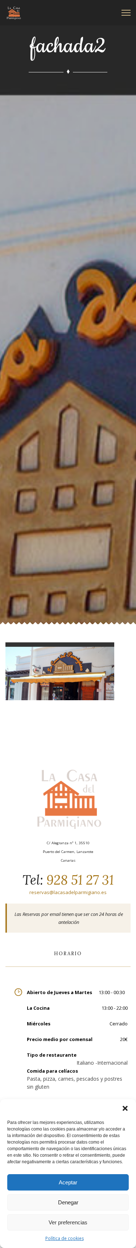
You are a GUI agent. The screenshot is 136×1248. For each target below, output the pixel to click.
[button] (125, 1108)
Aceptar (68, 1182)
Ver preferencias (68, 1222)
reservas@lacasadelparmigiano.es (68, 892)
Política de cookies (64, 1238)
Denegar (68, 1202)
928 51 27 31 (78, 880)
